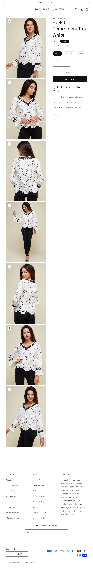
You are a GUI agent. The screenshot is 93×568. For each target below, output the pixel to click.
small (58, 54)
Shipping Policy (12, 485)
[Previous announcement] (4, 2)
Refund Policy (11, 491)
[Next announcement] (88, 2)
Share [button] (57, 115)
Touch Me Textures (17, 562)
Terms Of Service (12, 496)
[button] (5, 9)
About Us (9, 480)
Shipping (56, 45)
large (82, 54)
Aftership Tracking (13, 518)
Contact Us (10, 507)
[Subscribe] (65, 532)
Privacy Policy (11, 502)
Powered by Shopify (29, 562)
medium (70, 54)
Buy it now (69, 79)
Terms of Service (12, 513)
